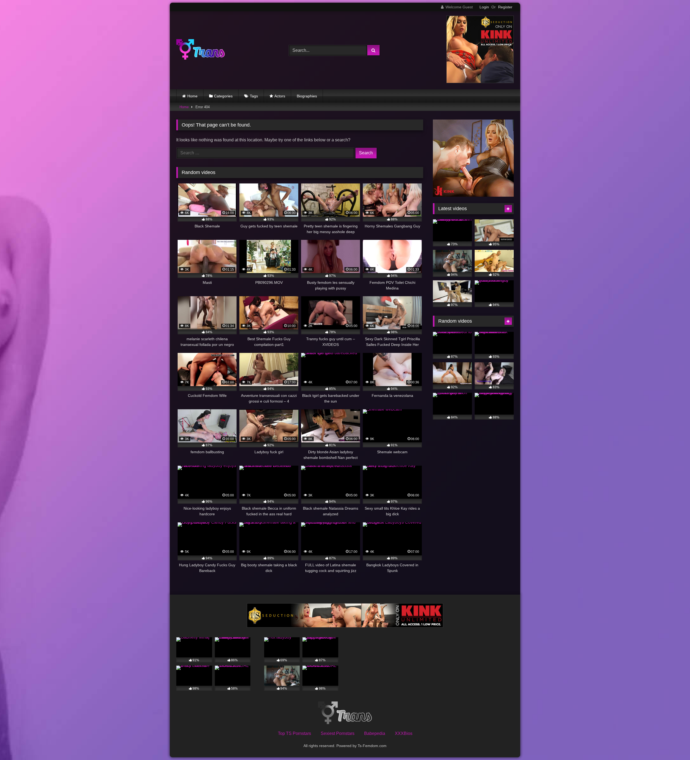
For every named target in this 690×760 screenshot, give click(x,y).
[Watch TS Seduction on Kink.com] (480, 81)
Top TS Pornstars (294, 733)
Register (505, 7)
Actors (279, 96)
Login (484, 7)
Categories (223, 96)
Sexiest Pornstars (337, 733)
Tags (254, 96)
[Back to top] (673, 744)
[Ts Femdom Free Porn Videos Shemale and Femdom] (200, 50)
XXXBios (403, 733)
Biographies (307, 96)
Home (192, 96)
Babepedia (374, 733)
